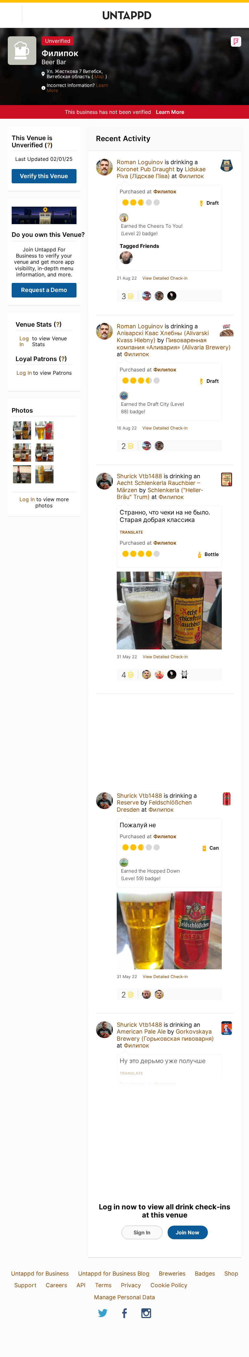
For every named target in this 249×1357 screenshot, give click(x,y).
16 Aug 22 (127, 428)
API (81, 1285)
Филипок (191, 176)
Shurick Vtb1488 (139, 476)
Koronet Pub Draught (146, 169)
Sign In (142, 1232)
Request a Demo (44, 289)
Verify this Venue (44, 176)
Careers (56, 1285)
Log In (24, 341)
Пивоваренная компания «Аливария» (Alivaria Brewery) (174, 344)
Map (99, 76)
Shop (231, 1273)
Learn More (170, 112)
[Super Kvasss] (184, 674)
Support (25, 1285)
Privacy (131, 1285)
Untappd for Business (40, 1273)
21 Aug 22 (127, 278)
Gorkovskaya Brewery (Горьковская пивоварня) (165, 1035)
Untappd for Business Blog (113, 1273)
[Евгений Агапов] (159, 674)
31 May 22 (127, 657)
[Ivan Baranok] (171, 295)
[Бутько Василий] (146, 295)
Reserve (128, 802)
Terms (103, 1285)
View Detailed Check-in (164, 278)
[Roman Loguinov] (146, 674)
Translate (131, 532)
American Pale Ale (141, 1031)
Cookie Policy (168, 1285)
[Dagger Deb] (146, 994)
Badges (205, 1273)
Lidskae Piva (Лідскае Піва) (161, 173)
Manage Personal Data (124, 1297)
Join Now (187, 1232)
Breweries (172, 1273)
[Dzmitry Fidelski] (159, 295)
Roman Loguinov (140, 162)
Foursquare (236, 41)
